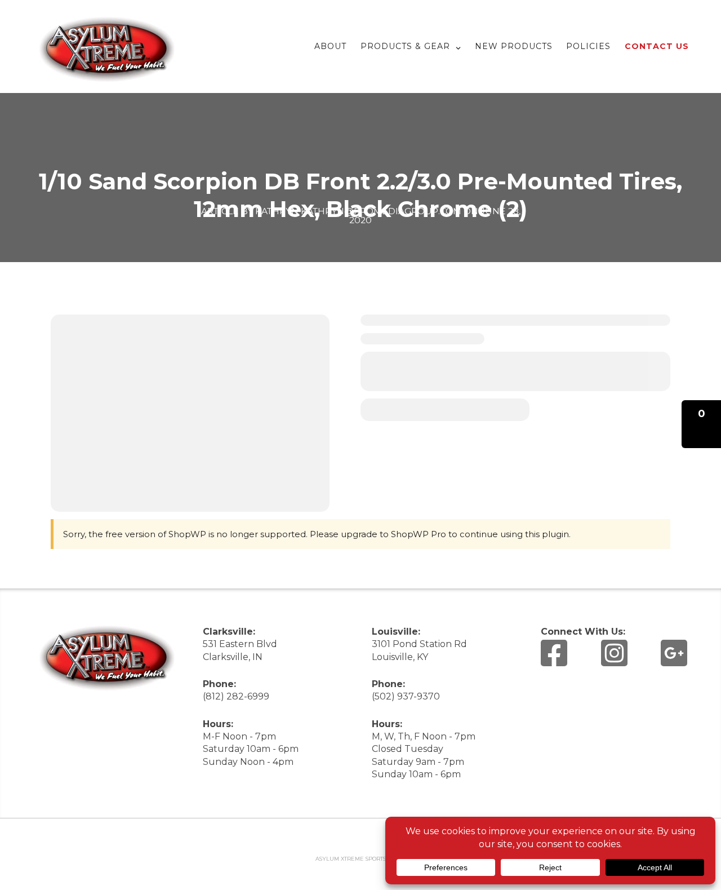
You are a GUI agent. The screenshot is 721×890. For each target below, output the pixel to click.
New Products (514, 46)
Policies (588, 46)
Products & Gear (405, 46)
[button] (701, 424)
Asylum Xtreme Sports (350, 859)
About (330, 46)
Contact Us (657, 46)
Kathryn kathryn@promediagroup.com (358, 211)
